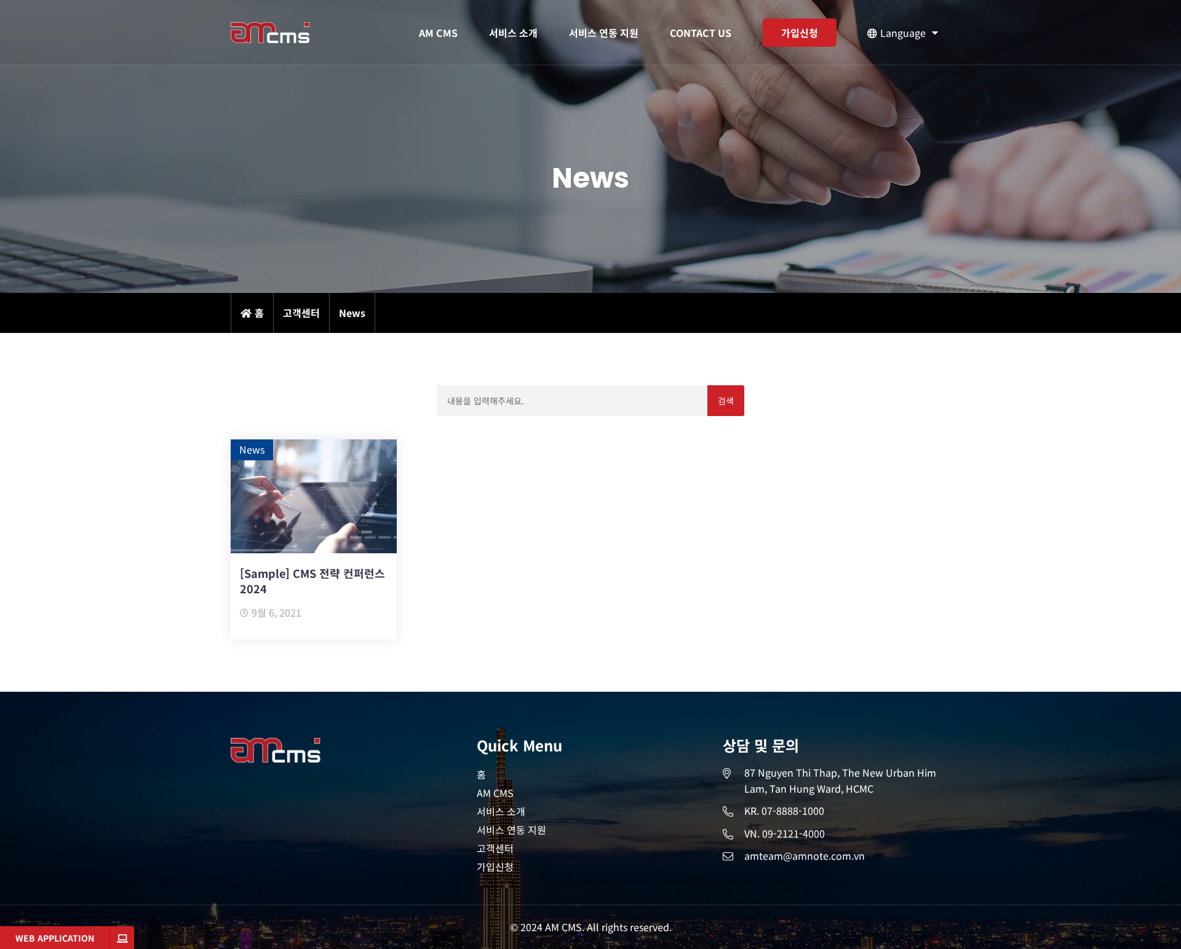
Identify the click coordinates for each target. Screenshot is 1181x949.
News (251, 449)
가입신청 (799, 32)
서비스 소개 (513, 32)
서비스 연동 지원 (603, 32)
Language (903, 32)
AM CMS (438, 32)
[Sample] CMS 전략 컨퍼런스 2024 (312, 580)
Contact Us (700, 32)
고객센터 (495, 848)
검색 (726, 400)
